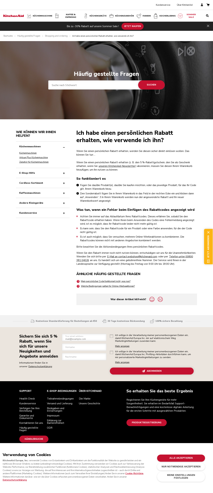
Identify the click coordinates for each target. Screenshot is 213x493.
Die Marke (85, 398)
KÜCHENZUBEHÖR (124, 15)
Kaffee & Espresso (70, 15)
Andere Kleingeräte (31, 202)
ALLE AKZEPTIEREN (181, 458)
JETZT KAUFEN (132, 26)
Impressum (53, 415)
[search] (207, 15)
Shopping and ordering (56, 36)
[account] (202, 5)
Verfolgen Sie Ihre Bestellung (29, 409)
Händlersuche (34, 439)
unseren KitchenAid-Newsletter (117, 166)
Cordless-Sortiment (31, 183)
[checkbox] (111, 336)
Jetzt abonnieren (208, 246)
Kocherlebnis (167, 15)
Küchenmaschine (42, 15)
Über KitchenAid (185, 5)
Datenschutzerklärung (40, 366)
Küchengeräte (98, 15)
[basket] (208, 5)
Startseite (8, 36)
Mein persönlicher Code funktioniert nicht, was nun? (105, 281)
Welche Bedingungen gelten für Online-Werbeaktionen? (108, 286)
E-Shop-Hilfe (27, 173)
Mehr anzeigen (122, 346)
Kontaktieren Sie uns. (31, 423)
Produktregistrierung (146, 422)
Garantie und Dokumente (26, 417)
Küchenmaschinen (30, 146)
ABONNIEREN (154, 371)
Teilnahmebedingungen (60, 398)
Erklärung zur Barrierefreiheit (55, 422)
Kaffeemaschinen (29, 193)
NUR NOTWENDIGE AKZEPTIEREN (181, 466)
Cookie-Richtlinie (134, 473)
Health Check (27, 398)
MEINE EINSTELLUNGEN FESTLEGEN (181, 476)
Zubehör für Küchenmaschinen (34, 162)
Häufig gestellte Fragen (28, 36)
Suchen (151, 84)
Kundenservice (163, 5)
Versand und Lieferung (59, 403)
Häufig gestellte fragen (28, 429)
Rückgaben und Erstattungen (55, 409)
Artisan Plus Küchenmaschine (33, 157)
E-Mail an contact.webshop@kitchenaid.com (132, 256)
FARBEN (147, 15)
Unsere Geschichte (89, 403)
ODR (49, 427)
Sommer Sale (191, 15)
